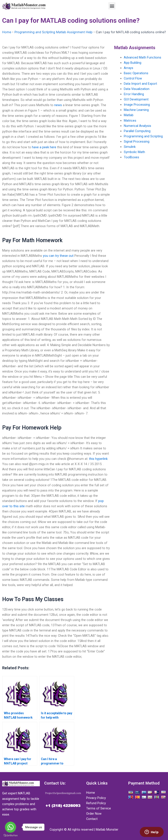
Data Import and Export (140, 84)
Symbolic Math (134, 152)
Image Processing (137, 105)
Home (6, 32)
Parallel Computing (137, 131)
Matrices (130, 120)
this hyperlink (98, 459)
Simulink (130, 147)
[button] (112, 5)
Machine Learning (136, 110)
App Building (132, 63)
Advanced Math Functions (142, 57)
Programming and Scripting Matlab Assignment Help (53, 32)
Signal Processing (136, 141)
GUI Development (136, 99)
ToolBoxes (131, 157)
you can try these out (58, 256)
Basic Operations (136, 73)
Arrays (128, 68)
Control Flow (133, 78)
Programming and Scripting (143, 136)
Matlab (128, 115)
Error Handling (134, 94)
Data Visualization (136, 89)
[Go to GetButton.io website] (11, 835)
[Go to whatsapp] (10, 827)
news (58, 105)
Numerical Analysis (137, 126)
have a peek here (44, 147)
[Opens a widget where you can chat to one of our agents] (152, 832)
